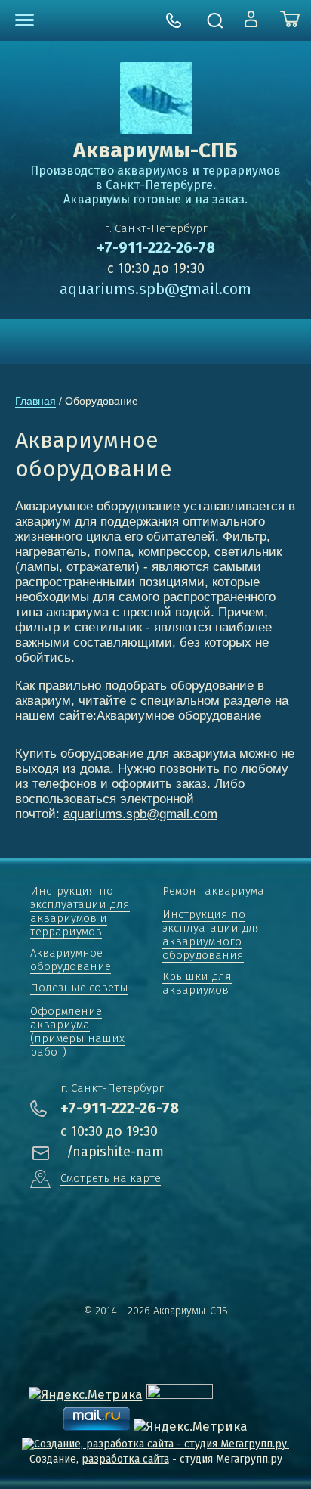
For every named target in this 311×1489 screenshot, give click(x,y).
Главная (35, 401)
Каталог (24, 20)
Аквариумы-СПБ (155, 150)
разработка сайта (125, 1459)
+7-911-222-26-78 (156, 247)
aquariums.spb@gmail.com (155, 289)
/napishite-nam (115, 1151)
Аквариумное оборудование (179, 716)
